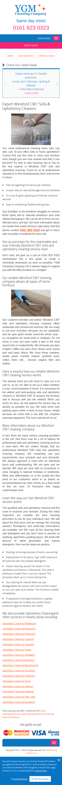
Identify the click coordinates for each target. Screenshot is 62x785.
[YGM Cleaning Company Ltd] (31, 8)
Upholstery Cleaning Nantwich (18, 660)
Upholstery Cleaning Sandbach (18, 655)
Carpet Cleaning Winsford (31, 713)
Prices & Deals (47, 55)
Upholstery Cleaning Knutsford (18, 670)
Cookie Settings (20, 778)
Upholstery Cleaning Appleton (18, 691)
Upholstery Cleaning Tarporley (18, 644)
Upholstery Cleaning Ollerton (17, 686)
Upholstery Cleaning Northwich (19, 628)
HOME (10, 55)
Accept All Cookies (40, 778)
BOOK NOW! (31, 45)
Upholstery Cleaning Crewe (16, 649)
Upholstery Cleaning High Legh (18, 696)
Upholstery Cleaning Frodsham (18, 676)
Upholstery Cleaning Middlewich (19, 623)
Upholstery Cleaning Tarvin (16, 681)
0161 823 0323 (31, 28)
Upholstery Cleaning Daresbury (18, 702)
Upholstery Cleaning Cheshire (18, 639)
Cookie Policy (41, 770)
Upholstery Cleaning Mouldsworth (20, 665)
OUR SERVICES (26, 55)
